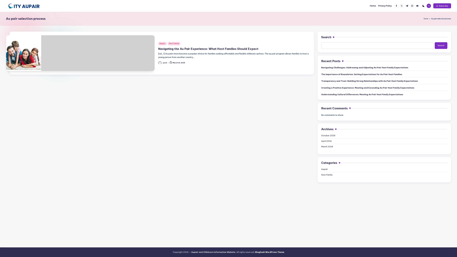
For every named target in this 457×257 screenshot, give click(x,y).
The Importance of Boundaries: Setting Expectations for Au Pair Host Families (361, 74)
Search (326, 37)
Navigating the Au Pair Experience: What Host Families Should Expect (208, 49)
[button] (442, 5)
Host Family (174, 43)
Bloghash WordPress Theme (269, 252)
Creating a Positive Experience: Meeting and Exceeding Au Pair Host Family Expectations (367, 87)
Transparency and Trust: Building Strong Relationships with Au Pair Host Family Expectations (369, 81)
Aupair (162, 43)
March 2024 (327, 146)
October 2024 (328, 135)
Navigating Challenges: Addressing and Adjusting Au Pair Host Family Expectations (364, 67)
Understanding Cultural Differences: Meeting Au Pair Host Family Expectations (362, 94)
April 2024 (326, 141)
